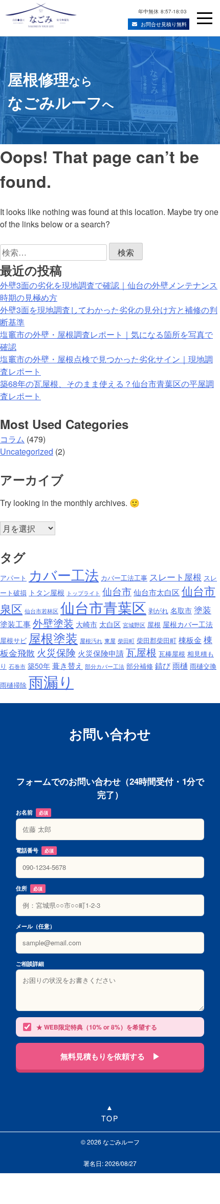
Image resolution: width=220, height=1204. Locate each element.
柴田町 (126, 641)
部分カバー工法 (104, 666)
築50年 (39, 666)
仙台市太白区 (157, 591)
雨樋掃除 (13, 685)
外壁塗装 (53, 622)
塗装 (202, 609)
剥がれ (158, 610)
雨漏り (51, 681)
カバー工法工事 (124, 577)
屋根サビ (13, 640)
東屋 (110, 641)
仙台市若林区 (41, 611)
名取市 (181, 610)
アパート (13, 577)
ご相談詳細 (30, 963)
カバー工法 (64, 575)
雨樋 (180, 665)
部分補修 (139, 666)
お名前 (32, 812)
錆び (162, 665)
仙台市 (116, 591)
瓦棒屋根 (172, 653)
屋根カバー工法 (188, 624)
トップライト (83, 593)
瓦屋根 (141, 652)
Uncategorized (26, 451)
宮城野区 (134, 625)
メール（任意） (35, 926)
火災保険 (56, 652)
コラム (12, 439)
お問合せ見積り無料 (164, 24)
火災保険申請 (101, 652)
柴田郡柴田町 (157, 640)
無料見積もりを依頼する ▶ (110, 1056)
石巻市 (17, 666)
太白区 (110, 624)
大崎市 (86, 624)
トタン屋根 (46, 592)
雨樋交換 (203, 666)
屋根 (154, 624)
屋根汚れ (91, 641)
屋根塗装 (53, 638)
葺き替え (67, 665)
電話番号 (35, 850)
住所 (29, 888)
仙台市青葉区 (103, 607)
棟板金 (190, 639)
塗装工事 (15, 623)
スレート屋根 (175, 576)
